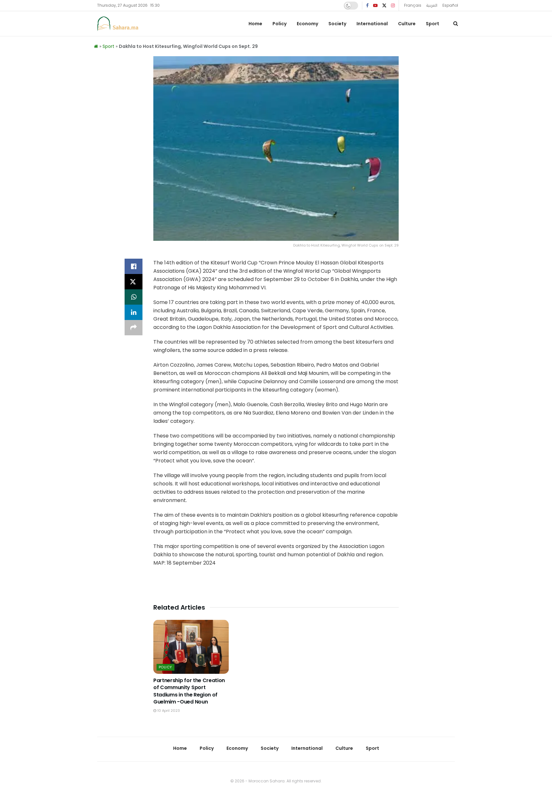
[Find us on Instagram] (393, 5)
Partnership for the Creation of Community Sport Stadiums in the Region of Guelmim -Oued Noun (189, 691)
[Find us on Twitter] (384, 5)
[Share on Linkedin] (133, 312)
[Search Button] (455, 23)
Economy (307, 23)
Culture (407, 23)
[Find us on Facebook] (367, 5)
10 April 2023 (168, 710)
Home (255, 23)
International (372, 23)
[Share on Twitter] (133, 281)
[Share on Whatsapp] (133, 297)
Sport (432, 23)
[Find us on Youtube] (375, 5)
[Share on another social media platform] (133, 327)
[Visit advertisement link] (276, 586)
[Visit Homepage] (118, 23)
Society (337, 23)
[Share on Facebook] (133, 266)
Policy (279, 23)
